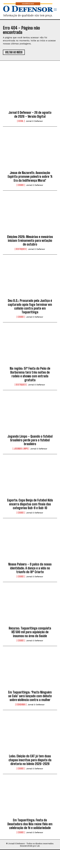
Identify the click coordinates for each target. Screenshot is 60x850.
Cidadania (20, 704)
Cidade (21, 185)
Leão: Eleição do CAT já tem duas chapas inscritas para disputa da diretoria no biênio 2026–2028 (30, 760)
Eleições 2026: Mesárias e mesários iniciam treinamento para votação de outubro (30, 240)
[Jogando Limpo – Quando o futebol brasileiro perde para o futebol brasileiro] (30, 414)
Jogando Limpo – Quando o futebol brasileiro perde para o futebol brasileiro (30, 440)
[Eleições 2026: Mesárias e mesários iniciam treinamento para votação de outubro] (30, 215)
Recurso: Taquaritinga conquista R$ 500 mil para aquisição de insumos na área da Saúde (30, 632)
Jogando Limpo (21, 448)
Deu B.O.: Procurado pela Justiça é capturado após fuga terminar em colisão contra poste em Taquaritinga (30, 306)
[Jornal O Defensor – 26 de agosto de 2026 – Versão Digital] (30, 91)
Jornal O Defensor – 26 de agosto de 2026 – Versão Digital (29, 114)
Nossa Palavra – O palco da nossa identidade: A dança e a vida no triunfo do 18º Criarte (30, 568)
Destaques (21, 249)
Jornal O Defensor (34, 121)
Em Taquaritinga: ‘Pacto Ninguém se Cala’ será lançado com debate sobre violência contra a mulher (30, 696)
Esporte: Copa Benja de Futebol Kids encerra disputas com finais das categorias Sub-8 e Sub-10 (30, 504)
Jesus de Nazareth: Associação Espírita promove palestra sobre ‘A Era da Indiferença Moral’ (30, 176)
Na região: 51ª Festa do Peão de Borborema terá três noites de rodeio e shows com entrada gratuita (30, 374)
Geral (21, 121)
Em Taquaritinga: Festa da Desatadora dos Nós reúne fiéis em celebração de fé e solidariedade (29, 824)
